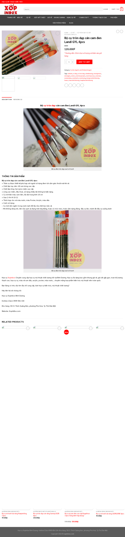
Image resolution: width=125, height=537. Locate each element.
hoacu (66, 80)
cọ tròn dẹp (49, 105)
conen (73, 76)
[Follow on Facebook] (115, 2)
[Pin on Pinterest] (78, 85)
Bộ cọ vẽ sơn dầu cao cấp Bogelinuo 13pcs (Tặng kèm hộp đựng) (77, 515)
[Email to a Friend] (74, 85)
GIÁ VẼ (49, 17)
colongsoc (67, 76)
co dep (75, 73)
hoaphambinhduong (86, 80)
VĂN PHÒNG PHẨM (59, 23)
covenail (98, 76)
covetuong (82, 78)
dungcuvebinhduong (92, 78)
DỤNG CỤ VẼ (71, 17)
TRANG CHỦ (11, 17)
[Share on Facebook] (66, 85)
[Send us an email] (120, 2)
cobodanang (89, 73)
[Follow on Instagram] (118, 2)
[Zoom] (5, 72)
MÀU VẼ (19, 17)
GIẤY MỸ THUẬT (40, 17)
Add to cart (84, 62)
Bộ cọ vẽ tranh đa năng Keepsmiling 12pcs (14, 515)
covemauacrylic (80, 76)
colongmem (97, 73)
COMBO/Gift (84, 17)
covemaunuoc (90, 76)
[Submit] (101, 9)
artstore (70, 73)
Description (7, 99)
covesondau (68, 78)
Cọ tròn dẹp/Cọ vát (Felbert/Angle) (77, 33)
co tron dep (81, 73)
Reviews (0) (17, 99)
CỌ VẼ (28, 17)
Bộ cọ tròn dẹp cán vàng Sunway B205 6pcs (46, 515)
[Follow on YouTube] (122, 2)
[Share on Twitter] (70, 85)
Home (66, 33)
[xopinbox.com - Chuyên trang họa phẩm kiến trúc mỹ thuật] (11, 9)
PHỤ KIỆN (113, 17)
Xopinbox (11, 277)
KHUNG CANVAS (59, 17)
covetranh (75, 78)
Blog (71, 23)
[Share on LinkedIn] (82, 85)
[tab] (7, 99)
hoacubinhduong (74, 80)
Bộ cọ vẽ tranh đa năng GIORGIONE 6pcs (110, 514)
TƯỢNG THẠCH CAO (99, 17)
